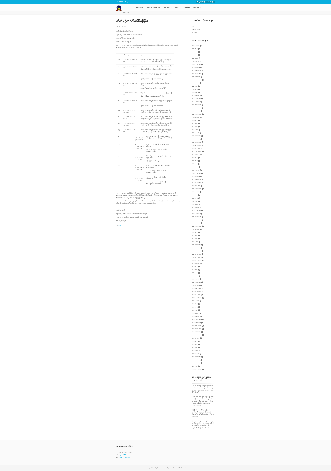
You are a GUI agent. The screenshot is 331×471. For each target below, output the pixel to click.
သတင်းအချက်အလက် (153, 7)
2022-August (196, 192)
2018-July (196, 341)
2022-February (197, 211)
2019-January (197, 323)
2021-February (197, 245)
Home (119, 13)
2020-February (197, 282)
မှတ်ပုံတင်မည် (202, 2)
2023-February (197, 173)
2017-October (197, 363)
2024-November (197, 108)
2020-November (197, 254)
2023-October (197, 148)
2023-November (197, 145)
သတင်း (177, 7)
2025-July (195, 86)
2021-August (196, 229)
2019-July (195, 304)
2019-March (196, 316)
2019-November (197, 291)
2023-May (195, 164)
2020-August (196, 263)
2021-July (195, 232)
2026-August (196, 46)
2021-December (197, 217)
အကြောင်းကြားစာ (196, 29)
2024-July (195, 120)
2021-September (197, 226)
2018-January (197, 360)
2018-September (198, 335)
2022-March (196, 207)
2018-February (197, 357)
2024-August (196, 117)
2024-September (197, 114)
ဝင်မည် (211, 2)
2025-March (196, 95)
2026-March (196, 61)
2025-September (197, 80)
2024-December (197, 105)
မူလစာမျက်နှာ (139, 7)
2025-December (197, 70)
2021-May (195, 238)
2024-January (197, 139)
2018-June (195, 344)
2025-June (195, 89)
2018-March (196, 354)
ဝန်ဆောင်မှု (167, 7)
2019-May (196, 310)
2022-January (197, 214)
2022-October (197, 186)
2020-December (197, 251)
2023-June (195, 161)
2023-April (196, 167)
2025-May (195, 92)
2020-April (196, 276)
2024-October (197, 111)
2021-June (195, 235)
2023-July (195, 158)
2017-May (195, 366)
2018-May (195, 347)
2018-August (196, 338)
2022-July (195, 195)
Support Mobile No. (123, 455)
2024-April (196, 130)
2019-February (197, 319)
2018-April (196, 351)
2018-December (197, 326)
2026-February (197, 64)
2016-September (197, 369)
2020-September (198, 260)
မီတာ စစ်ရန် (186, 7)
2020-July (195, 266)
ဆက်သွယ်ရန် (197, 7)
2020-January (197, 285)
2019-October (197, 295)
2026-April (196, 58)
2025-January (197, 102)
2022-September (197, 189)
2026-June (195, 52)
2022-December (197, 179)
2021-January (197, 248)
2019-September (198, 298)
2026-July (195, 49)
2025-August (196, 83)
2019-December (197, 288)
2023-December (197, 142)
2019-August (196, 301)
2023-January (197, 176)
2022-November (197, 183)
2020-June (196, 270)
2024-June (195, 123)
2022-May (195, 201)
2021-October (197, 223)
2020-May (195, 273)
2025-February (197, 98)
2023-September (197, 151)
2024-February (197, 136)
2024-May (195, 127)
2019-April (196, 313)
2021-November (197, 220)
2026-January (197, 67)
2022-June (196, 198)
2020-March (196, 279)
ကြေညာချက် (195, 32)
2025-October (197, 77)
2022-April (196, 204)
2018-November (197, 329)
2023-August (196, 155)
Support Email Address (124, 457)
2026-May (195, 55)
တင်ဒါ (127, 13)
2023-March (196, 170)
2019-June (196, 307)
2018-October (197, 332)
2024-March (196, 133)
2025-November (197, 74)
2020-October (197, 257)
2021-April (196, 242)
